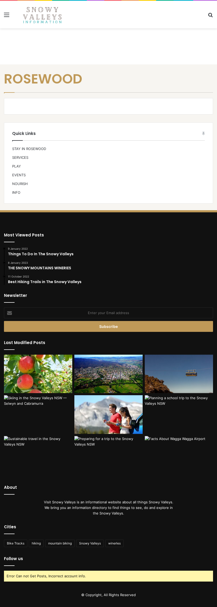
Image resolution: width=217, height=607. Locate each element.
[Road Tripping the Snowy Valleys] (108, 414)
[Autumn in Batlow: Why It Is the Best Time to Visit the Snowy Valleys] (38, 374)
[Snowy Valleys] (42, 15)
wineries (114, 543)
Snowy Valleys (90, 543)
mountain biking (60, 543)
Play (16, 166)
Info (16, 192)
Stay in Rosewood (29, 149)
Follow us (13, 558)
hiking (36, 543)
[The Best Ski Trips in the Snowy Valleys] (38, 414)
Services (20, 157)
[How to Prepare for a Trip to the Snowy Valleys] (108, 455)
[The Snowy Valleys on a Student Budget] (179, 374)
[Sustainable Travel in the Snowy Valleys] (38, 455)
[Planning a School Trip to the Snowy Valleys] (179, 414)
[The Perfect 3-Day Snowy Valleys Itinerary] (108, 374)
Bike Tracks (15, 543)
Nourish (20, 184)
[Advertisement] (108, 46)
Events (19, 175)
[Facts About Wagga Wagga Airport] (179, 455)
